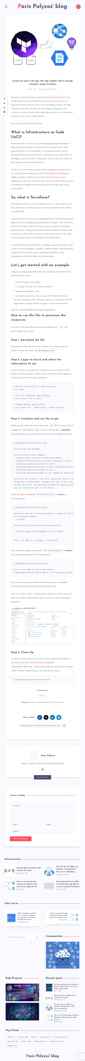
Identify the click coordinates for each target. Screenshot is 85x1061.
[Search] (78, 6)
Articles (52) (23, 1037)
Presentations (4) (57, 1041)
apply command (34, 550)
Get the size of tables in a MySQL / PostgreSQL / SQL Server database (67, 869)
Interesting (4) (61, 1037)
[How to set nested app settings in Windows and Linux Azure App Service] (9, 886)
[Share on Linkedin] (4, 107)
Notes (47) (26, 1041)
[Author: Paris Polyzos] (34, 754)
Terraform (51, 97)
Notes (43, 695)
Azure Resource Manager (56, 173)
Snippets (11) (12, 1045)
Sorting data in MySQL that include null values (64, 996)
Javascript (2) (13, 1041)
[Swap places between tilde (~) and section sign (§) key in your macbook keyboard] (49, 886)
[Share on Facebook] (4, 99)
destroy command (45, 662)
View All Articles (42, 777)
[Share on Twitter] (4, 103)
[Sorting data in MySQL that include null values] (9, 871)
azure (32, 702)
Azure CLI (15, 374)
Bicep (32, 177)
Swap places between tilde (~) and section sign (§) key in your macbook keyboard (67, 884)
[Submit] (37, 937)
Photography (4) (41, 1041)
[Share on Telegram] (4, 112)
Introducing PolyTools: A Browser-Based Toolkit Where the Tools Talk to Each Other (66, 986)
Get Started (22, 249)
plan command (27, 494)
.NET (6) (11, 1037)
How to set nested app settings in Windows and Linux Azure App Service (27, 884)
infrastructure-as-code (46, 702)
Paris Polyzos (48, 756)
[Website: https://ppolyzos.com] (42, 769)
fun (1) (34, 1037)
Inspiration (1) (46, 1037)
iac (36, 702)
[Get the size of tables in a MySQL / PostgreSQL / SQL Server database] (49, 871)
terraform (59, 702)
